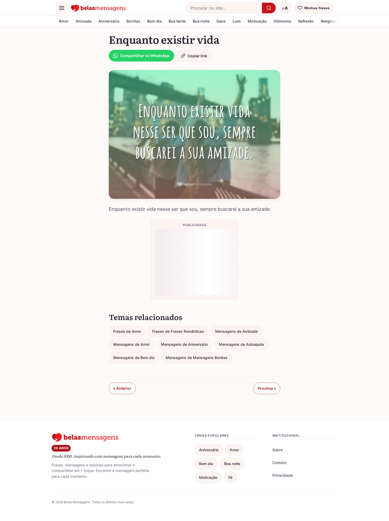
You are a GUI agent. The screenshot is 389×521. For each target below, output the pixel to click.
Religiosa (329, 21)
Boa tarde (177, 21)
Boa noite (201, 21)
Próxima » (267, 388)
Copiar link (197, 56)
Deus (221, 21)
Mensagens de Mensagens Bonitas (197, 357)
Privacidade (282, 475)
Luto (237, 21)
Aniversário (109, 21)
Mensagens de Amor (131, 344)
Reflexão (306, 21)
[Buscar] (269, 8)
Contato (279, 462)
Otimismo (282, 21)
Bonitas (133, 21)
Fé (230, 477)
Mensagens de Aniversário (184, 344)
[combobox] (224, 8)
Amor (64, 21)
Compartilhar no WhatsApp (145, 55)
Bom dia (154, 21)
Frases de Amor (127, 331)
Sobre (277, 450)
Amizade (84, 21)
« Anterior (122, 388)
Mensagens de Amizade (236, 331)
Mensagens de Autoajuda (241, 344)
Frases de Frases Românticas (178, 331)
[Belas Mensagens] (98, 8)
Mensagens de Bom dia (134, 357)
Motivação (257, 21)
